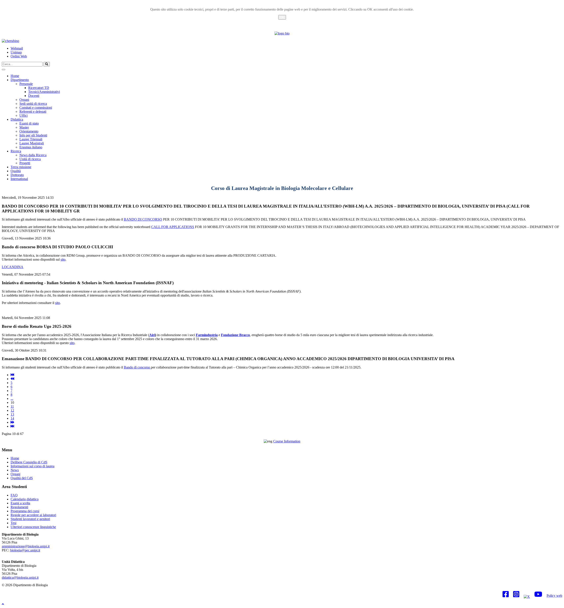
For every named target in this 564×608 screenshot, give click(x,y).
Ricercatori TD (38, 88)
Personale (26, 84)
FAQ (14, 495)
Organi (24, 99)
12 (12, 410)
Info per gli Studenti (33, 135)
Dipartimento (20, 80)
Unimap (16, 52)
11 (12, 406)
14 (12, 418)
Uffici (23, 115)
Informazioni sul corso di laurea (32, 466)
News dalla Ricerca (32, 155)
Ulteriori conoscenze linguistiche (33, 527)
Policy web (554, 595)
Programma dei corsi (25, 511)
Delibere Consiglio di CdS (29, 462)
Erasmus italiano (30, 147)
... (12, 398)
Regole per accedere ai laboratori (33, 515)
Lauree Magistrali (31, 143)
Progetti (24, 163)
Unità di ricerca (30, 159)
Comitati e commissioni (35, 107)
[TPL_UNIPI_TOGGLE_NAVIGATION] (3, 69)
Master (24, 127)
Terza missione (21, 167)
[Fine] (12, 426)
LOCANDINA (12, 267)
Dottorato (17, 175)
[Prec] (12, 379)
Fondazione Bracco (235, 335)
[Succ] (12, 422)
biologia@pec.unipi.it (25, 550)
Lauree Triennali (30, 139)
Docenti (33, 96)
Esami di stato (29, 123)
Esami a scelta (20, 503)
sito (63, 259)
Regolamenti (19, 507)
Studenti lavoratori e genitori (30, 519)
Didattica (17, 119)
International (19, 179)
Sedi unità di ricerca (33, 103)
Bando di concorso (137, 367)
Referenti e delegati (32, 111)
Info (282, 22)
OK (282, 17)
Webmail (17, 48)
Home (15, 76)
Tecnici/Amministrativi (44, 92)
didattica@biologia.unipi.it (20, 577)
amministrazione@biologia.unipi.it (26, 546)
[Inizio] (12, 375)
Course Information (286, 441)
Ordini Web (19, 56)
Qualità (16, 171)
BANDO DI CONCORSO (143, 219)
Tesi (13, 523)
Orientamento (28, 131)
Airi (152, 335)
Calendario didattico (25, 499)
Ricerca (16, 151)
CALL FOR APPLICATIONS (172, 227)
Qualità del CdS (22, 478)
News (15, 470)
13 (12, 414)
